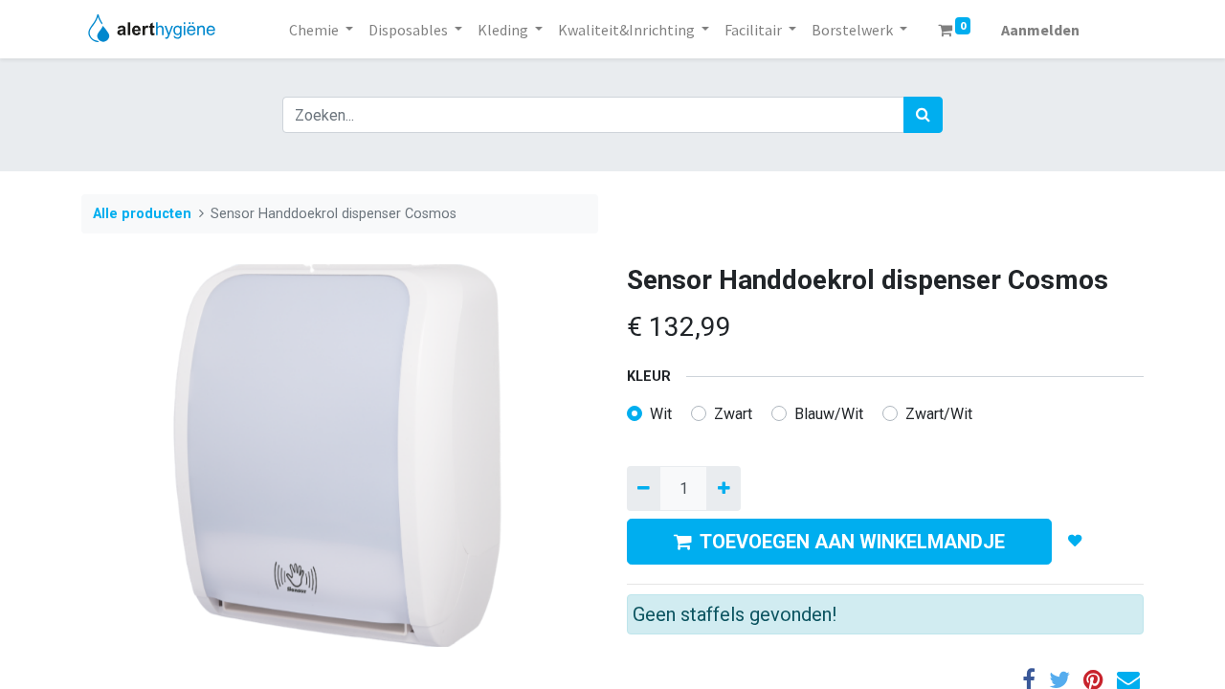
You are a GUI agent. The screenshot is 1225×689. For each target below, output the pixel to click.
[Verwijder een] (643, 488)
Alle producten (142, 214)
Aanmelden (1040, 29)
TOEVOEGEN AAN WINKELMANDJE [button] (852, 541)
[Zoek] (923, 115)
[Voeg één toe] (723, 488)
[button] (1075, 541)
